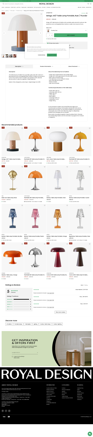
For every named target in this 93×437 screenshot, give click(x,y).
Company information (51, 396)
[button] (87, 1)
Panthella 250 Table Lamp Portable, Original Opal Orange (33, 197)
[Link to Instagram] (9, 411)
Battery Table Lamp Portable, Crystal (79, 197)
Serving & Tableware (66, 389)
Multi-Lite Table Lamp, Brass (9, 197)
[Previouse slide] (4, 33)
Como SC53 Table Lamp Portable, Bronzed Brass (78, 275)
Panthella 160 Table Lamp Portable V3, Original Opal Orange (34, 159)
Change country (5, 391)
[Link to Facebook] (6, 411)
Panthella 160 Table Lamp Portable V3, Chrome (34, 275)
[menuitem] (3, 7)
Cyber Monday (80, 397)
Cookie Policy (49, 399)
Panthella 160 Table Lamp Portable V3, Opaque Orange (79, 159)
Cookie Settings (41, 54)
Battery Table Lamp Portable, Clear (56, 197)
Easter (78, 389)
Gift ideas (79, 391)
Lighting (63, 391)
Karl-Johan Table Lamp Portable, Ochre (56, 159)
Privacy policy (49, 394)
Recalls (47, 404)
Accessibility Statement (51, 402)
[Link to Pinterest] (3, 411)
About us (48, 397)
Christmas (79, 399)
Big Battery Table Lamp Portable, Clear (79, 236)
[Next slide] (40, 33)
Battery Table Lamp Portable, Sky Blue (12, 236)
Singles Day (79, 394)
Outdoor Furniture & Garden (67, 397)
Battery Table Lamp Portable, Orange (57, 236)
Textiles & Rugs (65, 396)
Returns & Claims (50, 391)
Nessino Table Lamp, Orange (9, 275)
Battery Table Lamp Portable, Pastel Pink (34, 236)
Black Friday (79, 396)
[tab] (19, 66)
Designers (48, 401)
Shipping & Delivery (50, 389)
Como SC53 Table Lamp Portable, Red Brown (57, 275)
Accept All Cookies (52, 55)
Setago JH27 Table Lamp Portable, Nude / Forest (11, 159)
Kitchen (63, 394)
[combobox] (87, 1)
